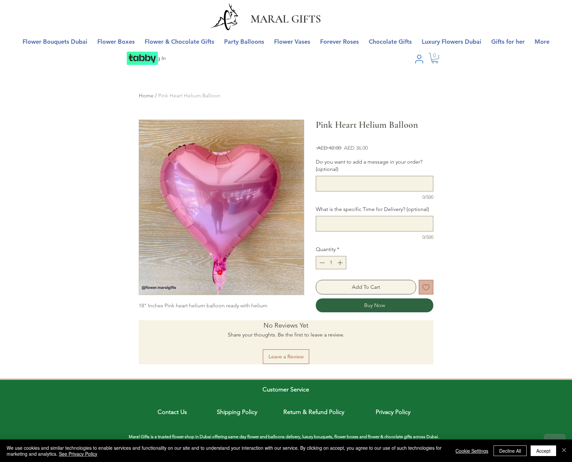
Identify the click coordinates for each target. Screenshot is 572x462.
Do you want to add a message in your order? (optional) (369, 165)
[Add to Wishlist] (426, 287)
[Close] (564, 451)
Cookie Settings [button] (471, 450)
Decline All (510, 450)
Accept (543, 450)
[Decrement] (321, 262)
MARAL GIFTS (286, 19)
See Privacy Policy (78, 453)
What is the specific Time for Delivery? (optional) (372, 209)
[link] (435, 58)
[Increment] (340, 262)
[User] (419, 59)
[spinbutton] (331, 262)
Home (146, 95)
